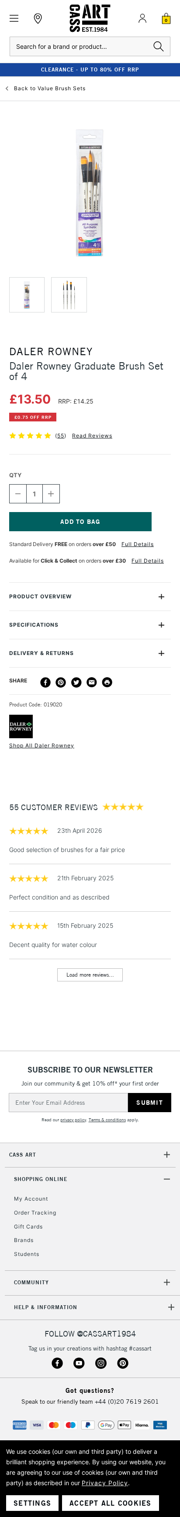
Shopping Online (40, 1179)
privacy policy (73, 1120)
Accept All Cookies (110, 1503)
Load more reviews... (90, 974)
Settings (32, 1503)
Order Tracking (35, 1212)
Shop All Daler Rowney (41, 745)
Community (31, 1282)
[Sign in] (142, 18)
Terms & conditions (107, 1120)
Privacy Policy (105, 1482)
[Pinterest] (60, 682)
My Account (31, 1198)
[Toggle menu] (14, 19)
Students (26, 1254)
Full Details (137, 544)
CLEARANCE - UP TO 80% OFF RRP (90, 69)
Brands (24, 1240)
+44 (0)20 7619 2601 (127, 1401)
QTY (15, 475)
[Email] (92, 682)
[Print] (107, 682)
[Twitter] (76, 682)
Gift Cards (28, 1226)
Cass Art (22, 1154)
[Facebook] (45, 682)
